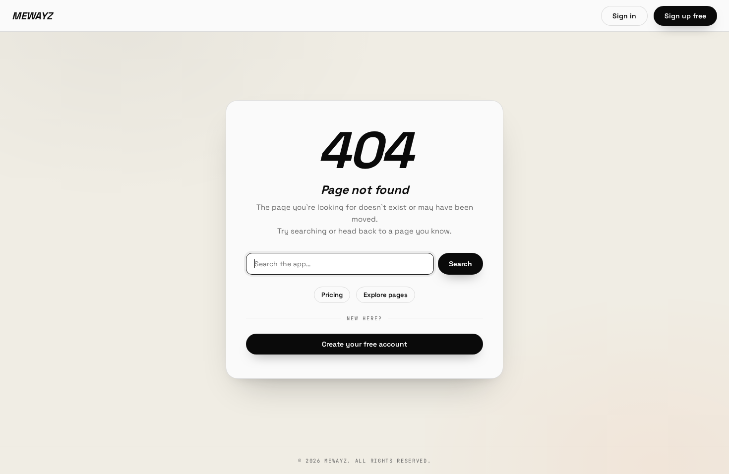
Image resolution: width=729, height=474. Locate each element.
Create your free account (364, 344)
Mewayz (32, 15)
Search (460, 264)
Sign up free (685, 15)
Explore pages (386, 295)
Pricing (332, 295)
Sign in (624, 15)
